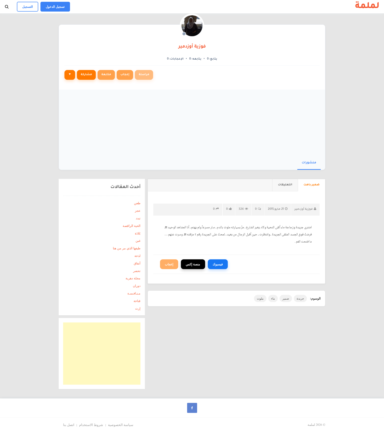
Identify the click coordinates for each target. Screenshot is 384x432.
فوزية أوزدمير (192, 46)
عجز (137, 210)
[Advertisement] (192, 123)
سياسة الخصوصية (120, 424)
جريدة (300, 298)
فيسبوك (218, 264)
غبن (138, 240)
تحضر (136, 271)
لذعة (137, 256)
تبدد (138, 218)
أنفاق (137, 263)
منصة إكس (193, 264)
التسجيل (27, 6)
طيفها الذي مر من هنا (126, 248)
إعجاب (124, 74)
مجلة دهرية (133, 278)
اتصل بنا (68, 424)
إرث (137, 308)
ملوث (260, 298)
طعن (137, 203)
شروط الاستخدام (91, 424)
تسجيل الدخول (55, 6)
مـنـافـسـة (133, 293)
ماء (273, 298)
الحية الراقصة (131, 226)
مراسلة (144, 74)
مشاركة (86, 74)
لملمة (367, 6)
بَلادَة (137, 233)
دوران (136, 286)
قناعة (137, 301)
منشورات (309, 162)
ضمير (285, 298)
